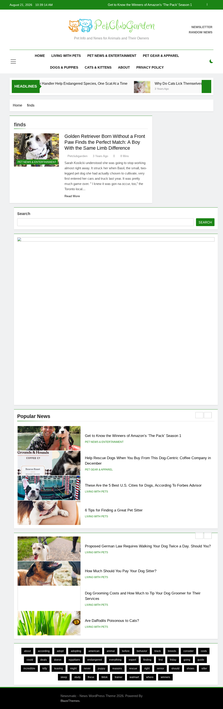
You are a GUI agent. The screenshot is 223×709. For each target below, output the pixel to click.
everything (115, 659)
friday (173, 659)
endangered (94, 659)
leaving (58, 668)
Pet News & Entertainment (111, 56)
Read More (72, 196)
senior (160, 668)
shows (190, 668)
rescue (133, 668)
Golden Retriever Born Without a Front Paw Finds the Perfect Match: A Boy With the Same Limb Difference (104, 142)
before (126, 651)
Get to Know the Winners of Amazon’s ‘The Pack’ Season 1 (150, 5)
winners (165, 677)
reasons (117, 668)
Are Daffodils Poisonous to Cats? (112, 621)
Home (40, 56)
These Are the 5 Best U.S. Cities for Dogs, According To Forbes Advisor (143, 485)
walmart (134, 677)
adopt (60, 651)
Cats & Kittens (98, 67)
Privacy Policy (150, 67)
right (147, 668)
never (87, 668)
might (73, 668)
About (124, 67)
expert (132, 659)
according (44, 651)
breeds (172, 651)
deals (43, 659)
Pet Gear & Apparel (161, 56)
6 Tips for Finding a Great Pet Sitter (114, 510)
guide (201, 659)
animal (111, 651)
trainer (118, 677)
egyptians (74, 659)
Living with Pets (66, 56)
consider (188, 651)
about (27, 651)
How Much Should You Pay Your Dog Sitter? (120, 571)
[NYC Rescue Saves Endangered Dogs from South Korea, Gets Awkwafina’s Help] (181, 89)
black (157, 651)
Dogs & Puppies (64, 67)
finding (147, 659)
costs (204, 651)
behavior (142, 651)
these (91, 677)
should (175, 668)
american (94, 651)
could (30, 659)
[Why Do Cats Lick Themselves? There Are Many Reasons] (64, 89)
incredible (29, 668)
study (77, 677)
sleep (64, 677)
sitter (204, 668)
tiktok (104, 677)
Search (23, 214)
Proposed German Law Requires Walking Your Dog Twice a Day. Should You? (148, 546)
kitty (44, 668)
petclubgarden (78, 156)
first (161, 659)
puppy (101, 668)
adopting (76, 651)
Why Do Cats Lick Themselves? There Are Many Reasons (122, 83)
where (150, 677)
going (187, 659)
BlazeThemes (70, 700)
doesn (57, 659)
